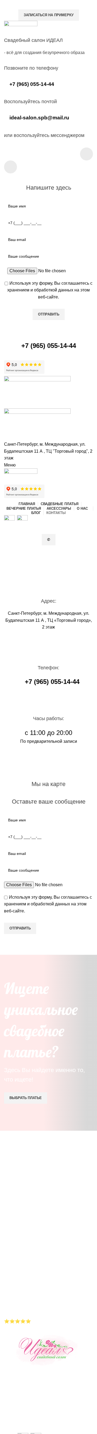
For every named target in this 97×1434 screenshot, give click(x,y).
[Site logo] (37, 391)
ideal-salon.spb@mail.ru (45, 1424)
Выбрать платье (25, 1098)
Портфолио (15, 1297)
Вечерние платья (21, 1284)
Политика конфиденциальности (35, 1304)
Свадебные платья (23, 1277)
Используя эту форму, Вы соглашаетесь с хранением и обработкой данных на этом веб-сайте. (49, 290)
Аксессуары (16, 1291)
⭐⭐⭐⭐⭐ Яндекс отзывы (34, 1321)
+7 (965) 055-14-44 (40, 1417)
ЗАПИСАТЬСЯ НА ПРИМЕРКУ (49, 15)
